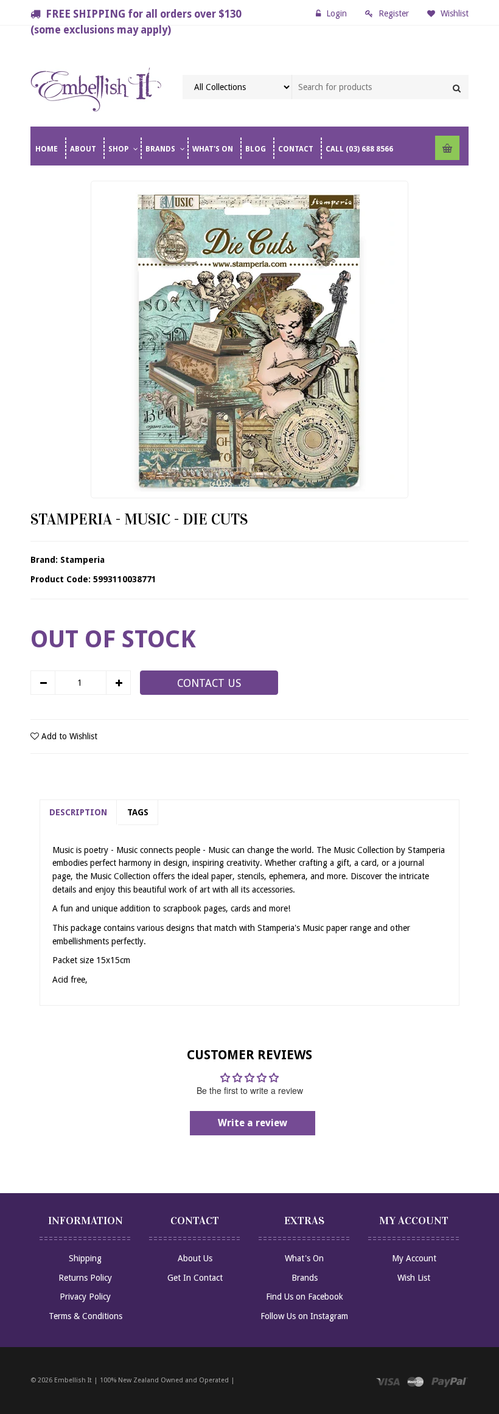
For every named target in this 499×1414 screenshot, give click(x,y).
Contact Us (209, 683)
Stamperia (82, 560)
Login (336, 13)
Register (394, 13)
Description (78, 812)
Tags (137, 812)
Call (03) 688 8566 (359, 149)
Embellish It (73, 1380)
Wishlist (453, 13)
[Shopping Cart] (447, 148)
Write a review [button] (252, 1123)
